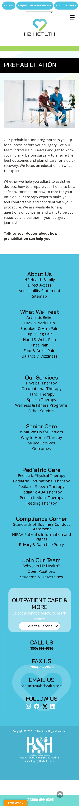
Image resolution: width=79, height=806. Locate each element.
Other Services (41, 410)
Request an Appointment (34, 5)
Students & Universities (41, 576)
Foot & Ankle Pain (39, 350)
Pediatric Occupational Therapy (41, 481)
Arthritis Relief (39, 317)
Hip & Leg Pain (39, 334)
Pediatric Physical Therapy (41, 475)
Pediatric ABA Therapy (41, 492)
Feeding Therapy (41, 503)
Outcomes (41, 448)
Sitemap (39, 296)
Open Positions (41, 571)
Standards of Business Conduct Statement (41, 526)
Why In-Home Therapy (41, 437)
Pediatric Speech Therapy (41, 486)
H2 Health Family (39, 279)
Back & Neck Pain (39, 322)
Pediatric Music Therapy (41, 497)
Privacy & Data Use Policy (41, 544)
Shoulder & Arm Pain (39, 328)
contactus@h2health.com (42, 685)
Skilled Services (41, 443)
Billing (8, 5)
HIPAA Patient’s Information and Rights (41, 537)
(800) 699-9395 (41, 799)
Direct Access (39, 285)
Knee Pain (40, 345)
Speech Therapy (41, 399)
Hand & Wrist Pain (39, 339)
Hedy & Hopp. (47, 761)
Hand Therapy (41, 394)
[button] (59, 794)
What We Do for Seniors (41, 431)
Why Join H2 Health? (41, 565)
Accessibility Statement (39, 290)
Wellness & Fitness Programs (41, 405)
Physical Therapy (41, 383)
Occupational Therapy (41, 388)
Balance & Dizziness (39, 356)
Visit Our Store (66, 5)
